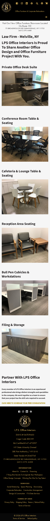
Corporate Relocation (14, 490)
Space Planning (26, 486)
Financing (33, 471)
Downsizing (38, 486)
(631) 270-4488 (25, 30)
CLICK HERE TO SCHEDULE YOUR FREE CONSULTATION (23, 403)
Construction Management (32, 490)
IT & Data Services (33, 493)
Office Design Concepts (12, 478)
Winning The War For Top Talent (33, 478)
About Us (15, 471)
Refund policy (32, 518)
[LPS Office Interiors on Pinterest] (30, 412)
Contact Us (24, 471)
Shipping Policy (21, 502)
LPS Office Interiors (28, 515)
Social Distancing (13, 486)
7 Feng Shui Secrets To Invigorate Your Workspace (24, 475)
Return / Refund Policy (36, 502)
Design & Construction (17, 493)
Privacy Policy (9, 502)
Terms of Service (24, 505)
